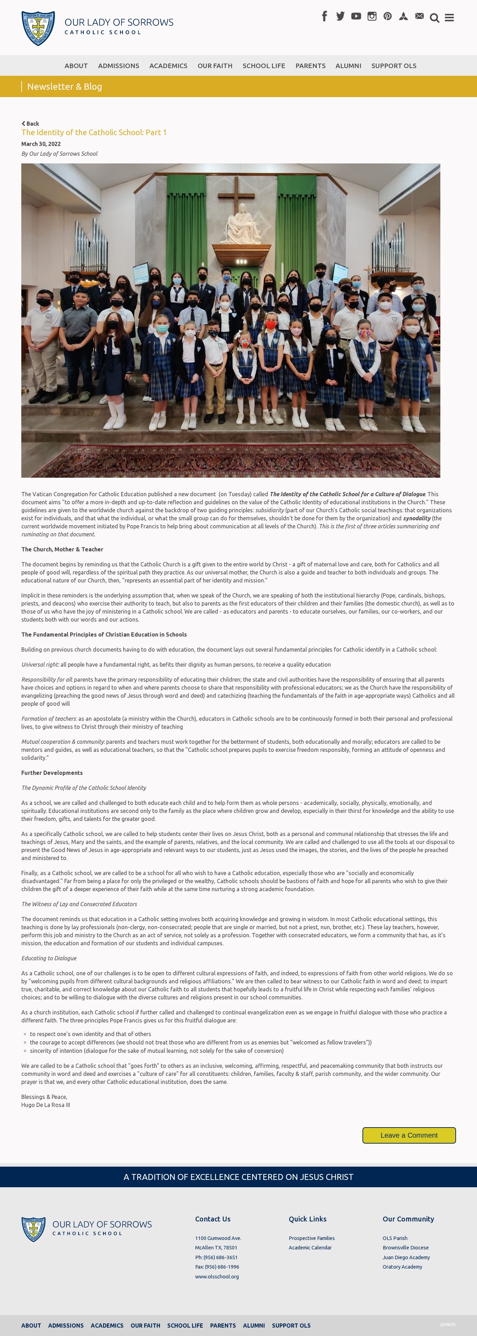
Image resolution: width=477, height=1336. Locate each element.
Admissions (66, 1325)
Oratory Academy (402, 1267)
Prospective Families (312, 1238)
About (31, 1325)
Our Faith (145, 1325)
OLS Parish (395, 1238)
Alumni (254, 1325)
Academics (107, 1325)
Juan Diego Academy (406, 1257)
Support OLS (291, 1325)
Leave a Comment (409, 1135)
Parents (223, 1325)
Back (32, 123)
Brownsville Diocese (406, 1247)
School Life (185, 1325)
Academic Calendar (310, 1247)
